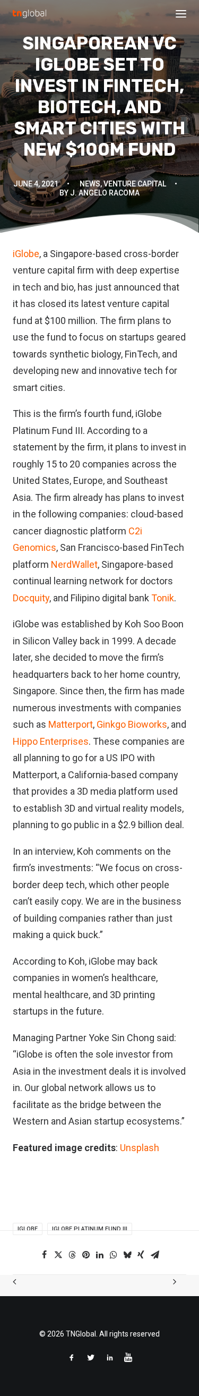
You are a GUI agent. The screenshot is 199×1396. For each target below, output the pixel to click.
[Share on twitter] (58, 1254)
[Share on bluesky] (127, 1254)
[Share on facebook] (44, 1254)
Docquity (31, 597)
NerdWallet (74, 564)
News (90, 184)
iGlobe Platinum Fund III (89, 1228)
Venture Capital (134, 184)
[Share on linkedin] (99, 1254)
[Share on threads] (72, 1254)
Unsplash (139, 1147)
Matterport (70, 724)
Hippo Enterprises (51, 741)
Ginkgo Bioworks (132, 724)
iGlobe (26, 253)
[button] (181, 14)
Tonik (162, 597)
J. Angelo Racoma (105, 193)
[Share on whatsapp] (113, 1254)
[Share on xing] (141, 1254)
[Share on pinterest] (86, 1254)
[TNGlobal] (29, 14)
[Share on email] (155, 1254)
